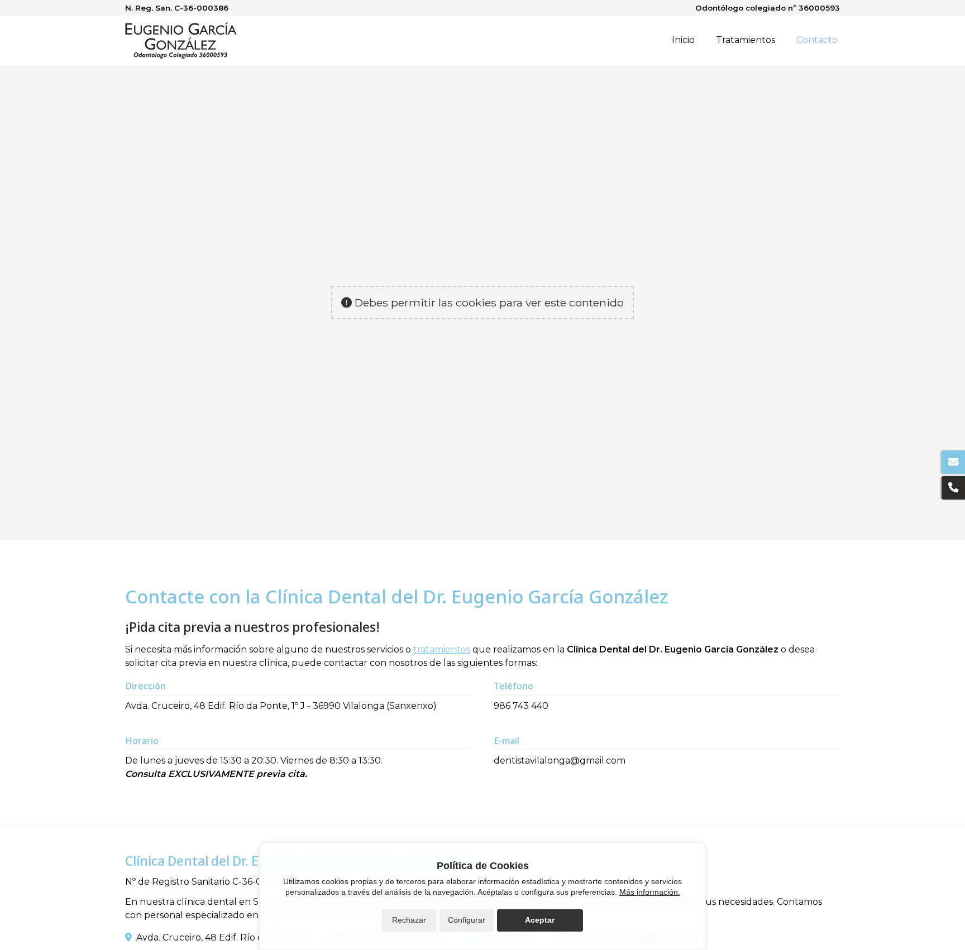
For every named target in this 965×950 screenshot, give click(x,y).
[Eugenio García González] (181, 40)
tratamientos (441, 649)
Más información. (649, 891)
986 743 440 (521, 705)
